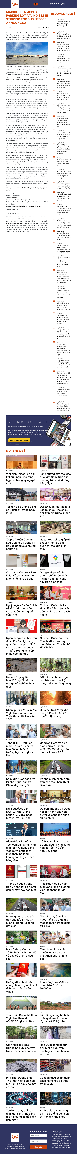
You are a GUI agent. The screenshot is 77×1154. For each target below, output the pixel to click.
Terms (6, 1148)
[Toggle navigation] (36, 4)
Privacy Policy (14, 1148)
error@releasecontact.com (15, 223)
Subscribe (38, 1147)
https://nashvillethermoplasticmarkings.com (26, 206)
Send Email (14, 198)
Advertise (22, 1148)
